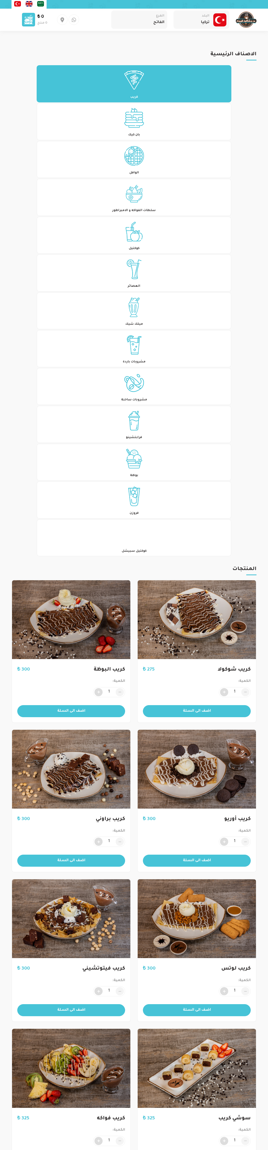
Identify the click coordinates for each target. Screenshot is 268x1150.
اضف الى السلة (197, 711)
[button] (207, 670)
